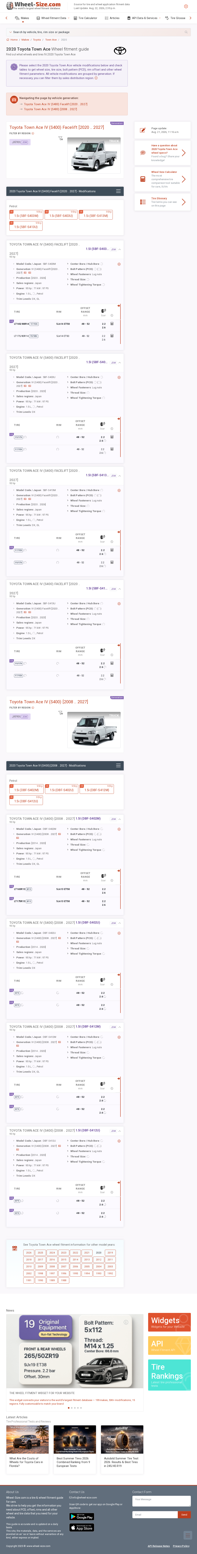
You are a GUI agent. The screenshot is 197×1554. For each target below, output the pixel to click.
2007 (63, 1266)
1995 (75, 1273)
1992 (110, 1273)
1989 (52, 1280)
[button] (98, 32)
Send (184, 1514)
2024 (52, 1252)
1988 (63, 1280)
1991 (29, 1280)
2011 (110, 1259)
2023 (63, 1252)
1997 (52, 1273)
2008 (52, 1266)
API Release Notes (159, 1546)
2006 (75, 1266)
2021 (87, 1252)
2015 (63, 1259)
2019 (110, 1252)
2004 (98, 1266)
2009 (40, 1266)
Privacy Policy (181, 1546)
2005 (87, 1266)
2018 (29, 1259)
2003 (110, 1266)
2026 (29, 1252)
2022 (75, 1252)
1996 (63, 1273)
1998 (40, 1273)
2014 (75, 1259)
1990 (40, 1280)
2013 (87, 1259)
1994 (87, 1273)
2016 (52, 1259)
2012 (98, 1259)
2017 (40, 1259)
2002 (29, 1273)
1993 (98, 1273)
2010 (29, 1266)
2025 (40, 1252)
